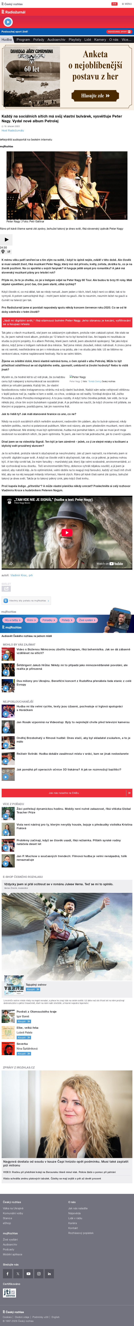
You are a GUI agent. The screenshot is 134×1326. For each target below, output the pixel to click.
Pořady (38, 40)
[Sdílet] (9, 251)
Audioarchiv (57, 40)
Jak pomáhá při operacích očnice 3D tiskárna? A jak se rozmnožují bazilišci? (69, 769)
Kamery (100, 40)
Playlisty (75, 40)
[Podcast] (3, 251)
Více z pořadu (13, 804)
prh (31, 575)
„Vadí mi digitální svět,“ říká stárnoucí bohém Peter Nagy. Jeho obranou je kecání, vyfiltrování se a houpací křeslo (67, 322)
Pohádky (47, 620)
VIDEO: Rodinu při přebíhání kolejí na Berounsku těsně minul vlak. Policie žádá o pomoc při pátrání (59, 1172)
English (55, 1317)
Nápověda (74, 1213)
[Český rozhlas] (12, 4)
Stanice (7, 1218)
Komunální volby (13, 1213)
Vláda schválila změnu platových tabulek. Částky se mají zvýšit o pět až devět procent (52, 1178)
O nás (113, 40)
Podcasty (8, 1249)
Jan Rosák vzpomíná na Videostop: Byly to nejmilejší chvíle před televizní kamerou (73, 722)
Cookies (7, 1317)
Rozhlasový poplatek (80, 1233)
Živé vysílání (86, 620)
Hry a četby (11, 620)
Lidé (87, 40)
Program (23, 40)
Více (127, 40)
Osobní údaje (22, 1317)
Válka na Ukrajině (13, 1208)
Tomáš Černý (94, 381)
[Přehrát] (6, 240)
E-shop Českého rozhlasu (23, 876)
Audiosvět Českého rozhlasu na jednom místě (27, 636)
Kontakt (73, 1228)
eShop (7, 1223)
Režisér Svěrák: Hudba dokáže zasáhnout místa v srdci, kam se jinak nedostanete (73, 753)
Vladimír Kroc (18, 575)
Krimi (30, 620)
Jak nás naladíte (78, 1208)
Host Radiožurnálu (13, 130)
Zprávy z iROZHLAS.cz (19, 1067)
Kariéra (72, 1223)
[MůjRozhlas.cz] (6, 146)
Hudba (7, 40)
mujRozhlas (8, 611)
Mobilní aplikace (12, 1254)
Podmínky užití (41, 1317)
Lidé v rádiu (75, 1218)
